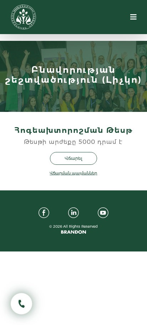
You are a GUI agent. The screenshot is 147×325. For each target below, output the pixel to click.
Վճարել (73, 158)
